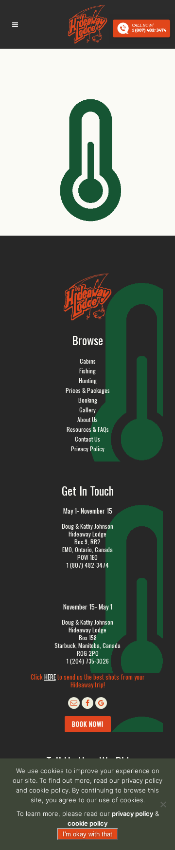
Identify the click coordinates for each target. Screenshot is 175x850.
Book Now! (88, 724)
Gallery (87, 410)
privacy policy (132, 813)
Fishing (87, 371)
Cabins (88, 361)
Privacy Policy (88, 448)
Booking (87, 400)
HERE (50, 677)
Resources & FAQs (88, 429)
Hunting (88, 380)
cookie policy (87, 823)
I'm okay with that (87, 834)
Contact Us (87, 439)
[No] (163, 804)
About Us (87, 419)
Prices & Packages (88, 390)
